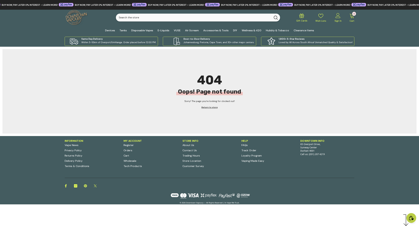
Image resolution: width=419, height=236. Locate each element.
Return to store (209, 107)
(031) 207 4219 (317, 154)
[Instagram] (75, 186)
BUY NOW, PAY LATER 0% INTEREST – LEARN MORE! (95, 4)
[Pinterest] (85, 186)
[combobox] (194, 17)
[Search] (198, 17)
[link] (111, 41)
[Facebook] (66, 186)
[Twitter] (95, 186)
